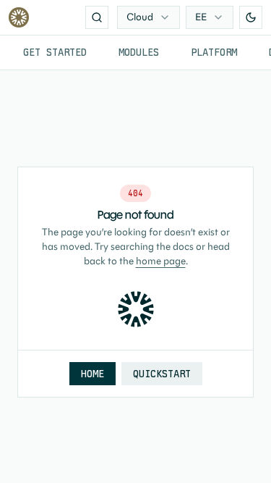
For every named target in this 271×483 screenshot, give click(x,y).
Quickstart (162, 373)
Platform (214, 52)
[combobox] (148, 17)
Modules (139, 52)
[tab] (55, 52)
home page (161, 261)
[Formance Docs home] (19, 17)
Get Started (55, 52)
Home (92, 373)
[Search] (96, 17)
